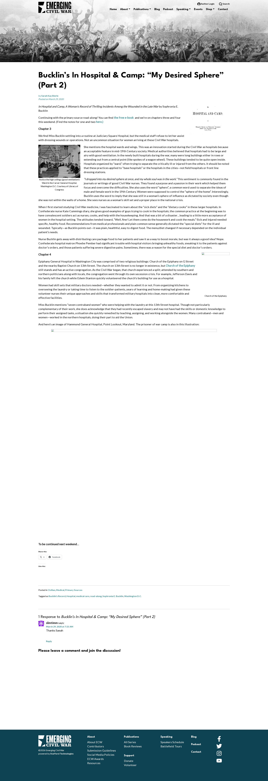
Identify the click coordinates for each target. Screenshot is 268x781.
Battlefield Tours (171, 746)
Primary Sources (73, 590)
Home (113, 9)
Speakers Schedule (172, 742)
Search (226, 3)
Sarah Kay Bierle (49, 95)
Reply (49, 641)
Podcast (168, 9)
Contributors (95, 746)
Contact (223, 9)
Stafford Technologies (62, 753)
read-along (96, 596)
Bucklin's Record (57, 596)
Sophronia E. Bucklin (112, 596)
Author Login (207, 3)
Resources (93, 763)
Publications (141, 9)
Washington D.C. (133, 596)
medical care (82, 596)
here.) (99, 121)
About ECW (94, 742)
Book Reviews (133, 746)
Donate (128, 760)
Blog (157, 9)
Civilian (51, 590)
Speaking (182, 9)
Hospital (70, 596)
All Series (130, 742)
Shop (209, 9)
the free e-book (124, 117)
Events (198, 9)
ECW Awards (95, 758)
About (124, 9)
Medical (60, 590)
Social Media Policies (100, 754)
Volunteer (130, 765)
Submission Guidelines (101, 750)
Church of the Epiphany (180, 265)
